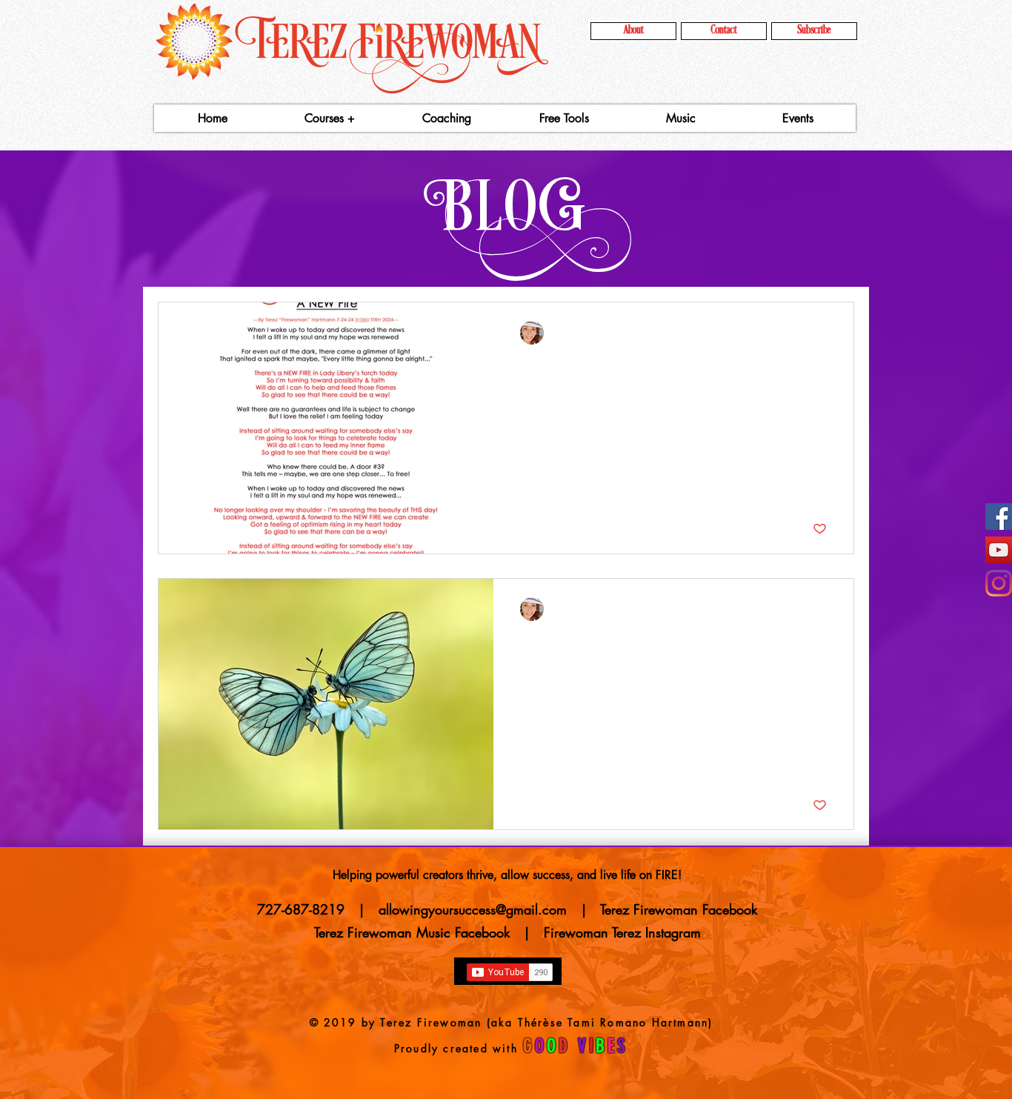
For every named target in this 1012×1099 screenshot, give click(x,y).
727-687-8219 (300, 909)
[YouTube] (998, 550)
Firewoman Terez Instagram (622, 932)
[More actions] (824, 333)
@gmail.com (531, 909)
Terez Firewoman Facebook (678, 909)
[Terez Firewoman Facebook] (998, 516)
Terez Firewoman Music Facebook (416, 932)
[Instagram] (998, 583)
